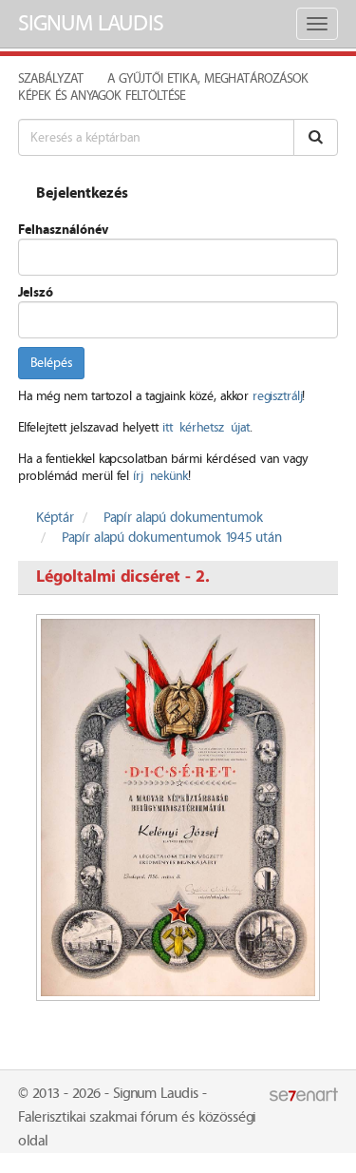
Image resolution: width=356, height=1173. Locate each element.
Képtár (55, 518)
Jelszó (35, 292)
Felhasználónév (63, 230)
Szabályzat (51, 79)
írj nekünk (160, 476)
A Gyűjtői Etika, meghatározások (208, 79)
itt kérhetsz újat (206, 427)
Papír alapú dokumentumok (183, 518)
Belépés (51, 363)
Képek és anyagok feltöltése (101, 96)
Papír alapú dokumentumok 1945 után (172, 538)
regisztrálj (277, 396)
